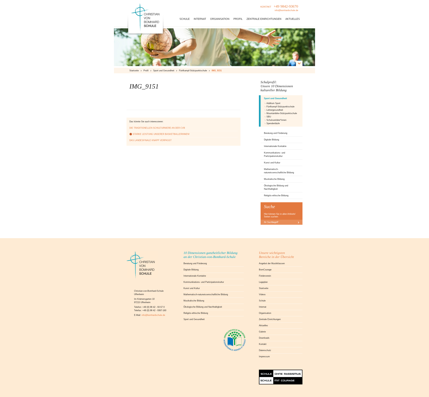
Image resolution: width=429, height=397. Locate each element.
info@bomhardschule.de (153, 315)
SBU (268, 116)
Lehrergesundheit (274, 110)
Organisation (219, 18)
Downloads (264, 338)
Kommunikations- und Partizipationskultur (274, 154)
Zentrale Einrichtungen (264, 18)
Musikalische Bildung (274, 179)
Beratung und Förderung (275, 133)
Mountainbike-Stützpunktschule (281, 113)
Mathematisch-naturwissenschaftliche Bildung (279, 171)
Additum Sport (273, 103)
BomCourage (265, 269)
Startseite (134, 70)
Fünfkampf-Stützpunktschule (193, 70)
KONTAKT (279, 8)
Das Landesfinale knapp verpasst (150, 140)
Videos (262, 294)
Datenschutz (265, 350)
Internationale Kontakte (275, 146)
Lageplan (263, 282)
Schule (184, 18)
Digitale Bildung (271, 139)
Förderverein (265, 276)
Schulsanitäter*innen (276, 120)
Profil (237, 18)
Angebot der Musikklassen (272, 263)
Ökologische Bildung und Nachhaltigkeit (276, 187)
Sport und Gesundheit (163, 70)
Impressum (264, 356)
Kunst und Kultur (272, 162)
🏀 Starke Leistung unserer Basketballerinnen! (159, 134)
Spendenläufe (273, 123)
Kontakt (262, 344)
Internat (200, 18)
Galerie (262, 331)
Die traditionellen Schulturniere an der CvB (157, 128)
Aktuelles (292, 18)
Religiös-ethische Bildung (276, 195)
